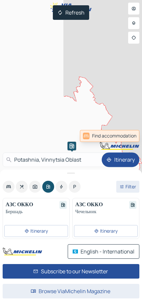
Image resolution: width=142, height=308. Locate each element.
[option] (9, 187)
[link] (124, 136)
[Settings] (133, 23)
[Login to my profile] (133, 9)
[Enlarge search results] (71, 173)
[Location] (133, 38)
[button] (71, 146)
